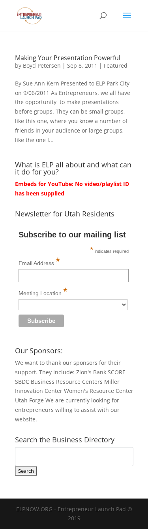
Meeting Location (43, 291)
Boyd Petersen (42, 65)
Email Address (39, 261)
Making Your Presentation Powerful (67, 57)
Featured (115, 65)
